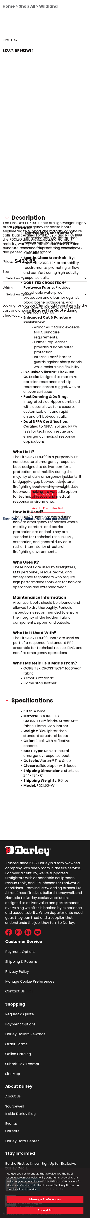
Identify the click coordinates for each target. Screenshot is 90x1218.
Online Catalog (18, 1053)
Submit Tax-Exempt (22, 1063)
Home (9, 6)
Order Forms (16, 1044)
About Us (13, 1096)
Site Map (12, 1073)
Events (11, 1123)
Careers (12, 1130)
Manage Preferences (45, 1199)
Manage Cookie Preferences (29, 981)
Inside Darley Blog (20, 1113)
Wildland (48, 6)
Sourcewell (14, 1106)
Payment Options (20, 951)
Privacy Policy (17, 971)
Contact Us (15, 991)
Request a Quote (19, 1014)
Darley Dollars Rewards (25, 1034)
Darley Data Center (22, 1141)
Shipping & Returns (21, 961)
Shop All (27, 6)
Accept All (45, 1210)
